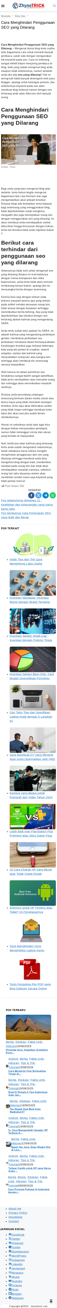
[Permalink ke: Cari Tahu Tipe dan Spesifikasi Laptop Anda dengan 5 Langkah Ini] (33, 697)
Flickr (15, 1289)
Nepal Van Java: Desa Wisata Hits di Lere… (31, 1148)
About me (15, 1208)
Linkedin (17, 1264)
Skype (15, 1277)
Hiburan (11, 1046)
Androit (13, 1058)
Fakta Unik (35, 1042)
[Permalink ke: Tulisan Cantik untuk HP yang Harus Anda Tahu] (7, 1163)
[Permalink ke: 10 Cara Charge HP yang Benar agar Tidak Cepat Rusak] (33, 855)
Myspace (17, 1272)
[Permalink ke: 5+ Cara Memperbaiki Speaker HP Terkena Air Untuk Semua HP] (7, 1125)
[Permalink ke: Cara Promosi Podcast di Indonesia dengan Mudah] (7, 1184)
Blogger (16, 1293)
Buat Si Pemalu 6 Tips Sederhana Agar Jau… (28, 1093)
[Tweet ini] (38, 495)
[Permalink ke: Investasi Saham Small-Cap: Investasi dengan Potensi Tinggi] (33, 621)
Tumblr (16, 1247)
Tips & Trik (28, 1063)
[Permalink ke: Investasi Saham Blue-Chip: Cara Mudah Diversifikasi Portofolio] (33, 659)
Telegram (17, 1298)
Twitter (15, 1239)
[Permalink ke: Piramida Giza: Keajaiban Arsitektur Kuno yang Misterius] (28, 1027)
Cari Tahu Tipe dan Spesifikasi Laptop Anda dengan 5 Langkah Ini (31, 717)
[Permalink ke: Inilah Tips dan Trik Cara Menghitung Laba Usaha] (33, 544)
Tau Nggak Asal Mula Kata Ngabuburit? (25, 1110)
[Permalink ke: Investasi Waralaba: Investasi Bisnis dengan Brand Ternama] (33, 583)
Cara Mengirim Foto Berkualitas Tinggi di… (27, 1072)
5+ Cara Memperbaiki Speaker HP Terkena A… (28, 1131)
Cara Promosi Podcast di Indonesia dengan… (29, 1190)
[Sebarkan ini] (31, 495)
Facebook (18, 1234)
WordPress (18, 1255)
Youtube (16, 1281)
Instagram (18, 1260)
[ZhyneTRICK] (28, 5)
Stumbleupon (20, 1251)
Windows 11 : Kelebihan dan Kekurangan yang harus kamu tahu (27, 504)
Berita (10, 1042)
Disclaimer (16, 1217)
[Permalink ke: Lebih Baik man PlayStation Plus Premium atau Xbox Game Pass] (33, 816)
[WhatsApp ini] (53, 495)
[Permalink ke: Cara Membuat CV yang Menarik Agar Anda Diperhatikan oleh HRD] (33, 740)
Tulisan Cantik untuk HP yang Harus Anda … (29, 1169)
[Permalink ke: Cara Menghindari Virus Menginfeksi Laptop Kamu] (33, 931)
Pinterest (17, 1243)
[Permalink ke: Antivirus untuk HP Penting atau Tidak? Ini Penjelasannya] (33, 893)
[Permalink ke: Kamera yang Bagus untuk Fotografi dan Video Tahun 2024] (33, 778)
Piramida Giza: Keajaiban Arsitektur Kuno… (27, 1051)
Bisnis (22, 1177)
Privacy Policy (18, 1212)
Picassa (16, 1285)
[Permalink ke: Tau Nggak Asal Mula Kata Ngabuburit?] (8, 1106)
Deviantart (18, 1268)
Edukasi (21, 1042)
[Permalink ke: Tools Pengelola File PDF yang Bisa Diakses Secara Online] (33, 969)
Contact (14, 1221)
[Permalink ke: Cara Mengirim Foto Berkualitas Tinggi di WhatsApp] (7, 1065)
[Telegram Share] (45, 495)
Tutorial (13, 1067)
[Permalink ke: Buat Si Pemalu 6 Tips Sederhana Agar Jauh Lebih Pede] (7, 1087)
